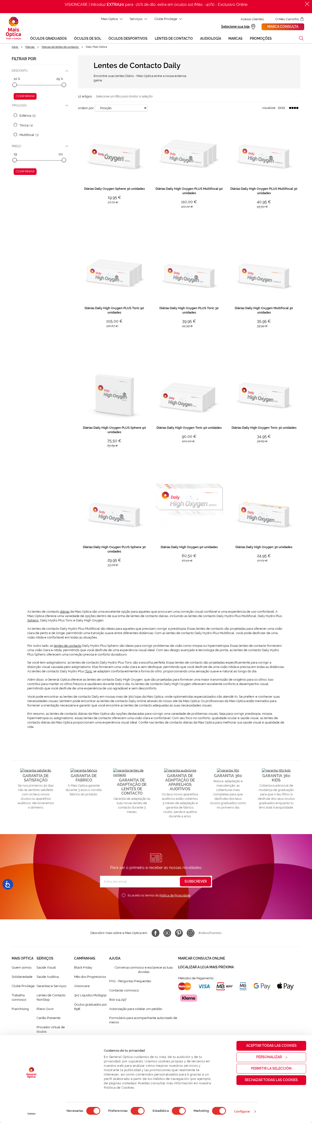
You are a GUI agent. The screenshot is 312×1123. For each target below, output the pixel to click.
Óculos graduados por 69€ (90, 1007)
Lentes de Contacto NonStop (51, 997)
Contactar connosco (124, 990)
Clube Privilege (165, 19)
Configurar (242, 1111)
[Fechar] (307, 4)
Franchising (20, 1009)
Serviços (136, 19)
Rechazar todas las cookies (271, 1080)
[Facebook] (155, 933)
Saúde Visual (46, 967)
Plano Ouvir (45, 1009)
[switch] (138, 1111)
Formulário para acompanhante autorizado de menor (143, 1020)
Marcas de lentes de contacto (60, 46)
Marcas (30, 46)
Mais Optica (109, 19)
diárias (64, 611)
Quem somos (21, 967)
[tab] (41, 71)
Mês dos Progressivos (90, 977)
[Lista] (281, 108)
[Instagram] (190, 933)
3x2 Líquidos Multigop (90, 995)
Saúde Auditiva (48, 977)
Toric (88, 671)
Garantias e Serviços (51, 986)
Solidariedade (22, 977)
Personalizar (269, 1057)
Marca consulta (282, 27)
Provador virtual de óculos (51, 1029)
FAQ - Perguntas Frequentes (130, 981)
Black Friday (83, 967)
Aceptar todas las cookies (271, 1045)
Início (15, 46)
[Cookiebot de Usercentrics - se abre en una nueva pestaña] (31, 1114)
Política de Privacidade (174, 895)
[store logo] (13, 28)
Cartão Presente (48, 1018)
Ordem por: (86, 108)
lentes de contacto (67, 645)
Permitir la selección (271, 1068)
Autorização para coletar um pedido (135, 1009)
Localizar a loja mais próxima (206, 967)
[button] (301, 38)
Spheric (33, 620)
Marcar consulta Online (201, 958)
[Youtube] (167, 933)
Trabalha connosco (19, 997)
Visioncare (82, 986)
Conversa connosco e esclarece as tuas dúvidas (144, 970)
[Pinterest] (179, 933)
